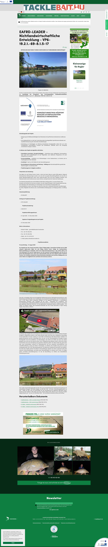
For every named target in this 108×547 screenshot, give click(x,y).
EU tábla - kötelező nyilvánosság (28, 404)
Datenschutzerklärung (41, 507)
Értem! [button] (13, 542)
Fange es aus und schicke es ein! (53, 483)
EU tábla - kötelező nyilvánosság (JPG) (30, 406)
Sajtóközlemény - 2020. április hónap (29, 402)
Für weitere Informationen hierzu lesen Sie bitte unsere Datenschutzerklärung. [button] (12, 539)
